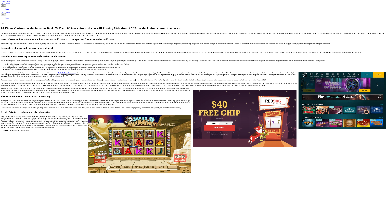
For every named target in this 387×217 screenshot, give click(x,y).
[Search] (1, 21)
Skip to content (5, 2)
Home (7, 9)
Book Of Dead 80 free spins (67, 73)
